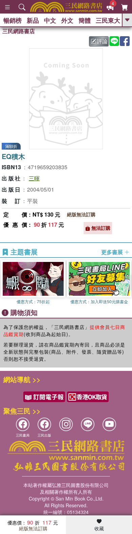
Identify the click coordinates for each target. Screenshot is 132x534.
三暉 (34, 178)
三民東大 (108, 20)
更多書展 (112, 252)
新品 (33, 20)
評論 (102, 41)
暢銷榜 (12, 20)
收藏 (99, 528)
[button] (127, 282)
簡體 (85, 20)
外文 (67, 20)
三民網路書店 (18, 31)
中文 (50, 20)
